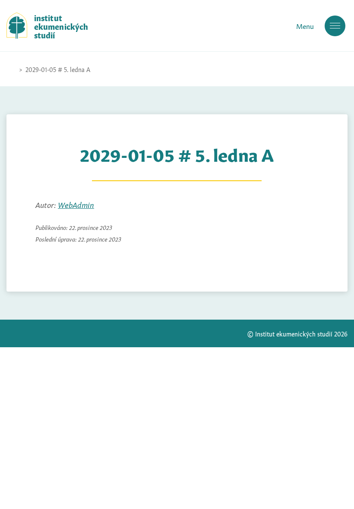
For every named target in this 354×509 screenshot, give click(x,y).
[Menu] (335, 26)
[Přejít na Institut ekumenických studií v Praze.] (10, 69)
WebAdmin (76, 204)
